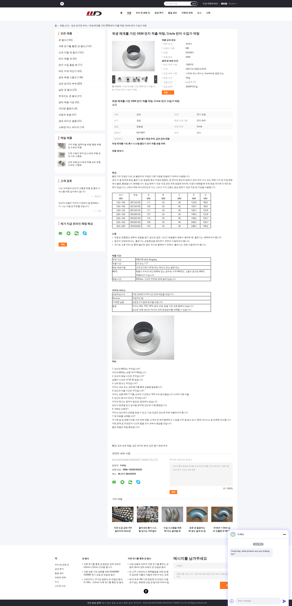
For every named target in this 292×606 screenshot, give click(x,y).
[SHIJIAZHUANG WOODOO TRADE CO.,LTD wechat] (78, 233)
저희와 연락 (187, 13)
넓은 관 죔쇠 (65, 89)
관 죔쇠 (62, 40)
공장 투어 (159, 13)
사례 (208, 13)
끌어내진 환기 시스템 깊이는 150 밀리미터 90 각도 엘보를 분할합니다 (148, 529)
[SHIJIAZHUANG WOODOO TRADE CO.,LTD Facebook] (62, 4)
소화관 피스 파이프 (69, 127)
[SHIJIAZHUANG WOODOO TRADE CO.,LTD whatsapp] (70, 233)
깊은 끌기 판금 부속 (158, 445)
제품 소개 (64, 25)
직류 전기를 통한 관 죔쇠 (72, 46)
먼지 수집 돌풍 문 (68, 64)
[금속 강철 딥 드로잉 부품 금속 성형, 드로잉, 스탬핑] (61, 163)
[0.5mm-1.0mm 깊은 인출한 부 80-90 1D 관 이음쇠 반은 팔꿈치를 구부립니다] (222, 514)
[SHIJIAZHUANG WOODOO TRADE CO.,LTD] (94, 13)
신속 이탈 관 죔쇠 (68, 52)
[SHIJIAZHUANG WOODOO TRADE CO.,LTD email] (62, 233)
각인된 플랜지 (66, 108)
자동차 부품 (65, 114)
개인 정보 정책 (94, 603)
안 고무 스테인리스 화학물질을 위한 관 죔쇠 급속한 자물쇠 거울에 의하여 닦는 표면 (149, 573)
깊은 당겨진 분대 (140, 445)
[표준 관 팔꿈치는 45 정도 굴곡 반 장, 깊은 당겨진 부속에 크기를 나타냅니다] (197, 514)
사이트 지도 (60, 586)
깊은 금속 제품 (124, 445)
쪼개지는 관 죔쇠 (68, 96)
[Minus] (284, 534)
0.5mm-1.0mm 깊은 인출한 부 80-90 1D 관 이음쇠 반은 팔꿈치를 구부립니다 (222, 529)
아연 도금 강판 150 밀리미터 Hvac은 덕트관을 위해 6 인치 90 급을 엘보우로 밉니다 (123, 529)
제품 (129, 13)
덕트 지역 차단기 (68, 71)
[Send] (284, 601)
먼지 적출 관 (65, 58)
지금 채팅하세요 (210, 3)
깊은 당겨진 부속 (79, 25)
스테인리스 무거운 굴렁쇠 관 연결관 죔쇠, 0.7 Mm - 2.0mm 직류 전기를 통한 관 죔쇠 (103, 581)
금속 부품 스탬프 (68, 77)
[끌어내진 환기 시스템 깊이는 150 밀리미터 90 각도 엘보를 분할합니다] (147, 514)
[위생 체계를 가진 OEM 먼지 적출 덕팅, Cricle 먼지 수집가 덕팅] (133, 56)
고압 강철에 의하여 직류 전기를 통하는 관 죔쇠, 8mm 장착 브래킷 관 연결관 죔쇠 (149, 565)
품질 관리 (172, 13)
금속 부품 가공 (66, 102)
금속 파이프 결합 (68, 121)
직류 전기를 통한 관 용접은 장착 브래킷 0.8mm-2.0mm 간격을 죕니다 (102, 565)
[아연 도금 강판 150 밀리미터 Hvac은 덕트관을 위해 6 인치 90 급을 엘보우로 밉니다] (123, 514)
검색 (194, 4)
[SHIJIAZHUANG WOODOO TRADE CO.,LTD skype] (86, 233)
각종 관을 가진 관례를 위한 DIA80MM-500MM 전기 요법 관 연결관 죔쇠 (102, 573)
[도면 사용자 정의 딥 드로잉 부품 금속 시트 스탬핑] (61, 154)
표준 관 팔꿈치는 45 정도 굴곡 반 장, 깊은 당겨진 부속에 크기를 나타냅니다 (197, 529)
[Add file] (232, 601)
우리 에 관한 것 (143, 13)
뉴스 (199, 13)
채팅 (166, 92)
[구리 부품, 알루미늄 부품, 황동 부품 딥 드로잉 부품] (61, 146)
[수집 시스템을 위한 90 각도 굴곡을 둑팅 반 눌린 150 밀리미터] (172, 514)
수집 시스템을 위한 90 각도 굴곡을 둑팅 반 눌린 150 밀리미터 (172, 529)
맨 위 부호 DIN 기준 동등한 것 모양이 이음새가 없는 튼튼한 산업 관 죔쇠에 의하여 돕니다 (149, 581)
